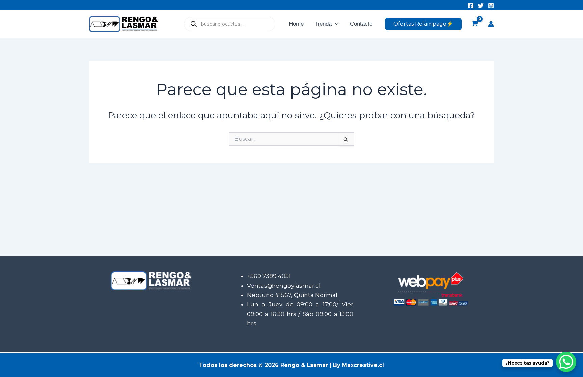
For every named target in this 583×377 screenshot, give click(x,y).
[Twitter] (481, 6)
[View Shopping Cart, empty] (474, 24)
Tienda (323, 24)
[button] (335, 23)
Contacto (361, 24)
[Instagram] (491, 6)
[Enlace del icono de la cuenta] (491, 24)
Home (296, 24)
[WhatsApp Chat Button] (566, 362)
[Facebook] (471, 6)
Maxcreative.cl (363, 365)
